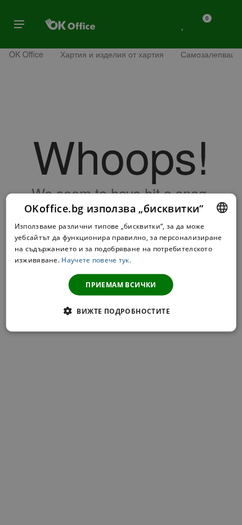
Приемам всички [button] (121, 284)
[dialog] (121, 263)
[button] (121, 310)
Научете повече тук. (96, 259)
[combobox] (221, 207)
